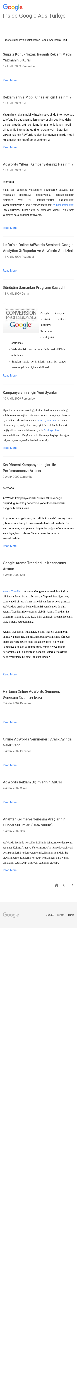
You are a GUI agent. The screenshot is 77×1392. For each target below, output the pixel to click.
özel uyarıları (51, 430)
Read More (10, 80)
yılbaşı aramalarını (63, 204)
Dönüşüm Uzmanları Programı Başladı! (34, 287)
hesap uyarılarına (46, 420)
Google (50, 915)
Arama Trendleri (12, 591)
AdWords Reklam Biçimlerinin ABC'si (32, 782)
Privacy (61, 915)
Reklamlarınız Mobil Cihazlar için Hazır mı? (37, 97)
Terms (71, 915)
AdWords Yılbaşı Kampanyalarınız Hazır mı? (38, 164)
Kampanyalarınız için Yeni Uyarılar (30, 392)
